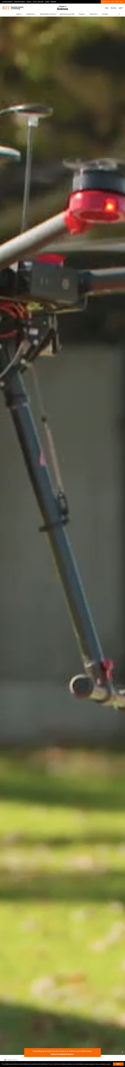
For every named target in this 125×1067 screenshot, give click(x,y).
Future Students (7, 2)
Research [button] (93, 14)
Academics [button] (30, 14)
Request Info (106, 2)
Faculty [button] (81, 14)
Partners (53, 2)
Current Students (19, 2)
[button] (119, 14)
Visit (112, 2)
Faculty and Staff (38, 2)
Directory (113, 8)
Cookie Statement (89, 1064)
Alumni (47, 2)
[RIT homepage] (13, 7)
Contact (105, 14)
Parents (28, 2)
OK (118, 1064)
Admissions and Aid (67, 14)
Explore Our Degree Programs (62, 1054)
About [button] (18, 14)
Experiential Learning (48, 14)
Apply (116, 2)
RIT (5, 1060)
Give (121, 2)
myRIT (120, 8)
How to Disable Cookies (103, 1064)
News (106, 8)
